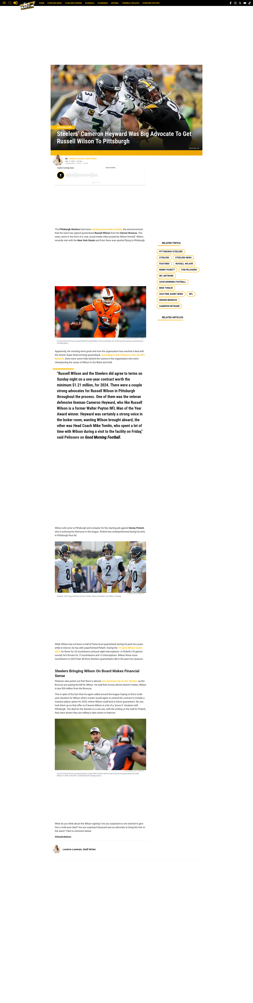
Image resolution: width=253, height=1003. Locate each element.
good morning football (172, 282)
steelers (164, 257)
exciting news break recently (107, 229)
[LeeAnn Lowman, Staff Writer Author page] (58, 160)
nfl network (166, 276)
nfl (191, 294)
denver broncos (168, 300)
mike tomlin (166, 288)
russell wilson (184, 263)
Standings (103, 3)
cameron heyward (169, 306)
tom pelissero (189, 269)
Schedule (89, 3)
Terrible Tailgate (130, 3)
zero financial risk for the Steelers (120, 681)
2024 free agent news (171, 294)
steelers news (183, 257)
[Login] (15, 3)
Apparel (115, 3)
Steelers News (54, 3)
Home (41, 3)
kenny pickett (167, 269)
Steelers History (151, 3)
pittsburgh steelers (171, 251)
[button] (4, 3)
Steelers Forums (73, 3)
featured (164, 263)
